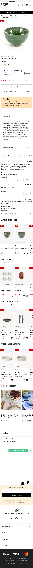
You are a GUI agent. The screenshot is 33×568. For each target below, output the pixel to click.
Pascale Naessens (6, 56)
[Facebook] (11, 518)
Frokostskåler (5, 17)
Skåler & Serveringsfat (20, 15)
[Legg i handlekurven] (12, 253)
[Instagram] (16, 518)
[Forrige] (3, 36)
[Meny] (31, 5)
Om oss (4, 545)
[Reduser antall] (2, 450)
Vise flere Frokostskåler (9, 441)
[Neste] (30, 36)
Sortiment (5, 533)
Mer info (28, 91)
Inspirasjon (5, 539)
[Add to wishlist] (9, 253)
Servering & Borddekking (7, 15)
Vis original (17, 180)
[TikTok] (21, 518)
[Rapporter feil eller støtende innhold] (30, 180)
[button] (5, 64)
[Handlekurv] (27, 5)
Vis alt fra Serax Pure (8, 305)
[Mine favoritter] (22, 5)
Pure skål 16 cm (14, 17)
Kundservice (6, 526)
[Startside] (4, 4)
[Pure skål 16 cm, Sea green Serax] (16, 35)
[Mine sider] (18, 5)
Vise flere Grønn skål (8, 438)
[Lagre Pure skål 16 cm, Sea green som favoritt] (30, 450)
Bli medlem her (27, 73)
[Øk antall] (7, 450)
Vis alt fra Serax (6, 262)
